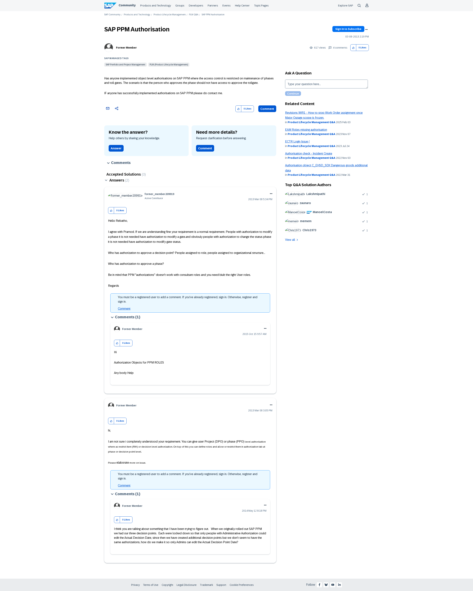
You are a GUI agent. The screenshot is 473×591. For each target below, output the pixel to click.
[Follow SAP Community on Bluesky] (326, 584)
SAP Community (112, 14)
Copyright (167, 584)
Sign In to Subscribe (348, 29)
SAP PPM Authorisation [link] (213, 14)
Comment (267, 108)
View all (290, 239)
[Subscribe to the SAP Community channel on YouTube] (332, 584)
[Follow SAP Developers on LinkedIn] (339, 584)
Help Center (242, 5)
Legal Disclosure (187, 584)
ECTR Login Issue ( (297, 141)
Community (127, 5)
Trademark (206, 584)
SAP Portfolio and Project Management (125, 64)
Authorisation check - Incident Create (308, 153)
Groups (179, 5)
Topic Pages (261, 5)
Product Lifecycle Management (170, 14)
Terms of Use (150, 584)
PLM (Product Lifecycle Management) (169, 64)
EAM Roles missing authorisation (306, 129)
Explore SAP (345, 5)
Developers (196, 5)
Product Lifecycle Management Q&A (311, 122)
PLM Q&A (193, 14)
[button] (353, 47)
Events (226, 5)
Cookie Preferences (242, 584)
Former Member (126, 47)
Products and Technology (155, 5)
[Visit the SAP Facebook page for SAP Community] (319, 584)
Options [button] (366, 29)
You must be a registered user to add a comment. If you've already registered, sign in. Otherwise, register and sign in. (187, 299)
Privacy (135, 584)
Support (221, 584)
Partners (213, 5)
